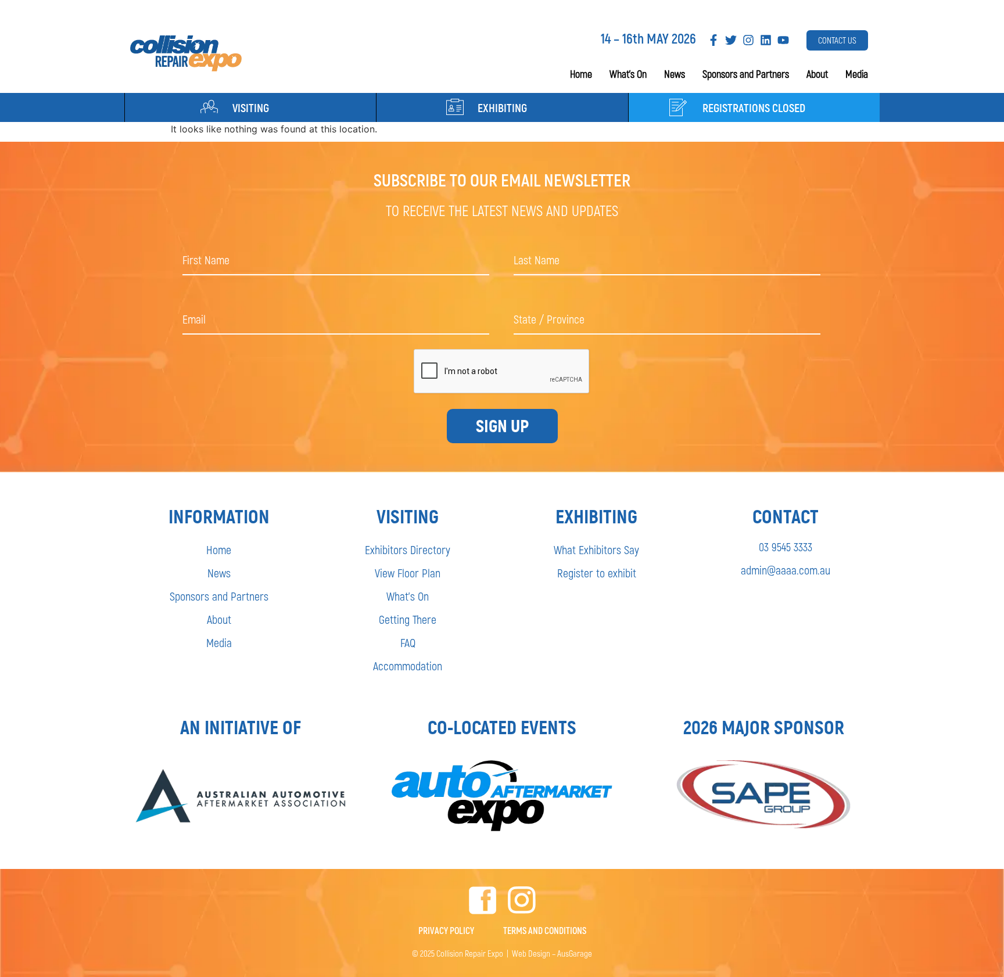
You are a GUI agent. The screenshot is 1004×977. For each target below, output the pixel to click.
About (817, 73)
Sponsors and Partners (745, 73)
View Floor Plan (407, 573)
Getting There (407, 619)
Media (856, 73)
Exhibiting (502, 107)
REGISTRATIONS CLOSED (753, 107)
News (674, 73)
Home (581, 73)
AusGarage (574, 953)
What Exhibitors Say (596, 549)
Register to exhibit (596, 573)
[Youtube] (783, 40)
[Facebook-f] (713, 40)
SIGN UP (502, 426)
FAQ (407, 642)
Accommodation (407, 666)
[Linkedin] (766, 40)
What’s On (628, 73)
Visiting (250, 107)
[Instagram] (748, 40)
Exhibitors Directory (407, 549)
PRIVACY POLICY (446, 930)
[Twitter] (731, 40)
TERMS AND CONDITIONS (544, 930)
